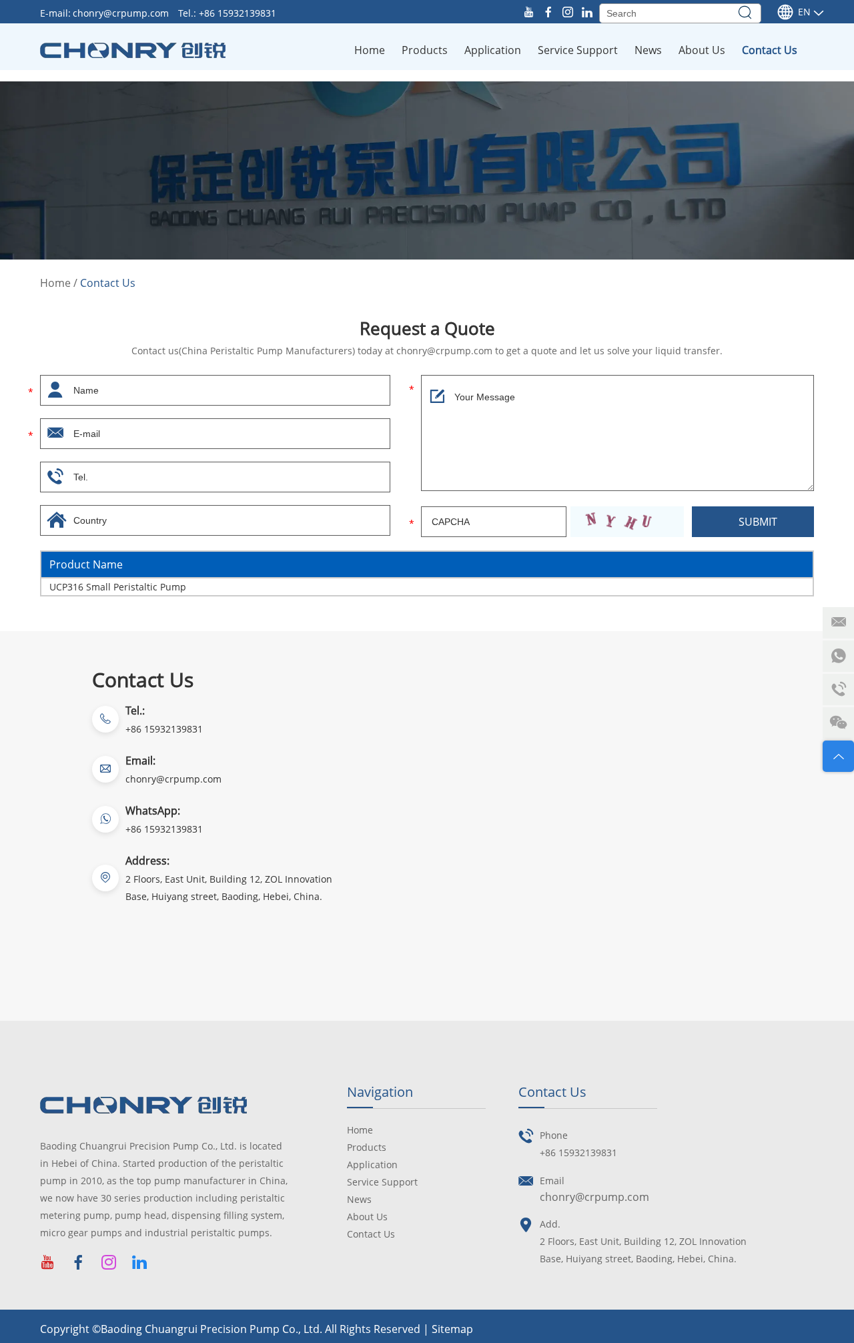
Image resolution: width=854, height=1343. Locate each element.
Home (369, 50)
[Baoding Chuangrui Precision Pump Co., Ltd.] (133, 50)
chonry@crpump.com (122, 13)
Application (492, 50)
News (648, 50)
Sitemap (452, 1329)
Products (425, 50)
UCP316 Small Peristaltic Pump (117, 586)
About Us (702, 50)
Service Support (578, 50)
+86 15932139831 (164, 829)
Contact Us (769, 50)
